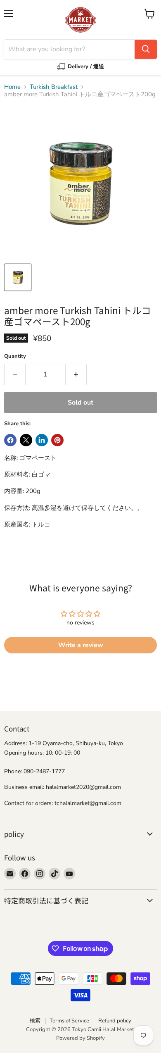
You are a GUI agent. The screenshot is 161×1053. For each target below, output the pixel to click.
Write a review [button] (80, 645)
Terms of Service (69, 1020)
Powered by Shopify (80, 1038)
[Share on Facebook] (10, 440)
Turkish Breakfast (54, 87)
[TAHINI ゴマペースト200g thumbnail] (18, 277)
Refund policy (114, 1020)
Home (12, 87)
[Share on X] (26, 440)
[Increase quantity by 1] (76, 374)
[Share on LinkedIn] (42, 440)
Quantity (15, 356)
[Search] (146, 49)
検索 (35, 1020)
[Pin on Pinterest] (57, 440)
